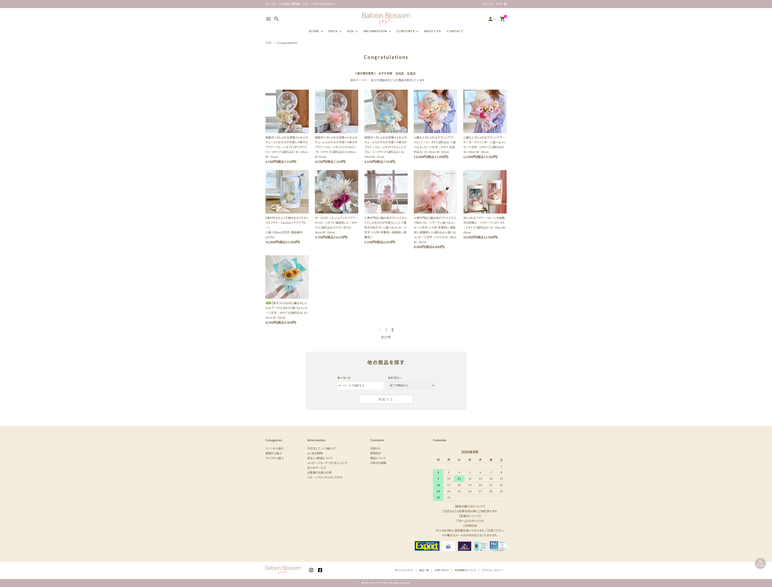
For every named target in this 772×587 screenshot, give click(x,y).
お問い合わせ (442, 570)
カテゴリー (394, 378)
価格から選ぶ (273, 453)
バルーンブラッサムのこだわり (325, 477)
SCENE (314, 31)
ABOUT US (432, 31)
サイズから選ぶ (274, 458)
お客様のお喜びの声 (319, 472)
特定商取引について (465, 570)
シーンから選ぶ (274, 448)
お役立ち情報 (378, 463)
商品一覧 (424, 570)
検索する (386, 399)
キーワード (343, 378)
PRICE (333, 31)
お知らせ (375, 448)
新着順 (411, 73)
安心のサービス (316, 467)
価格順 (399, 73)
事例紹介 (375, 453)
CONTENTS (405, 31)
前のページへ (358, 80)
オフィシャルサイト (404, 570)
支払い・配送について (320, 458)
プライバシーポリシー (493, 570)
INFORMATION (375, 31)
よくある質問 (315, 453)
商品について (378, 458)
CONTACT (455, 31)
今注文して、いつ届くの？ (321, 448)
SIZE (350, 31)
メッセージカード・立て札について (327, 463)
